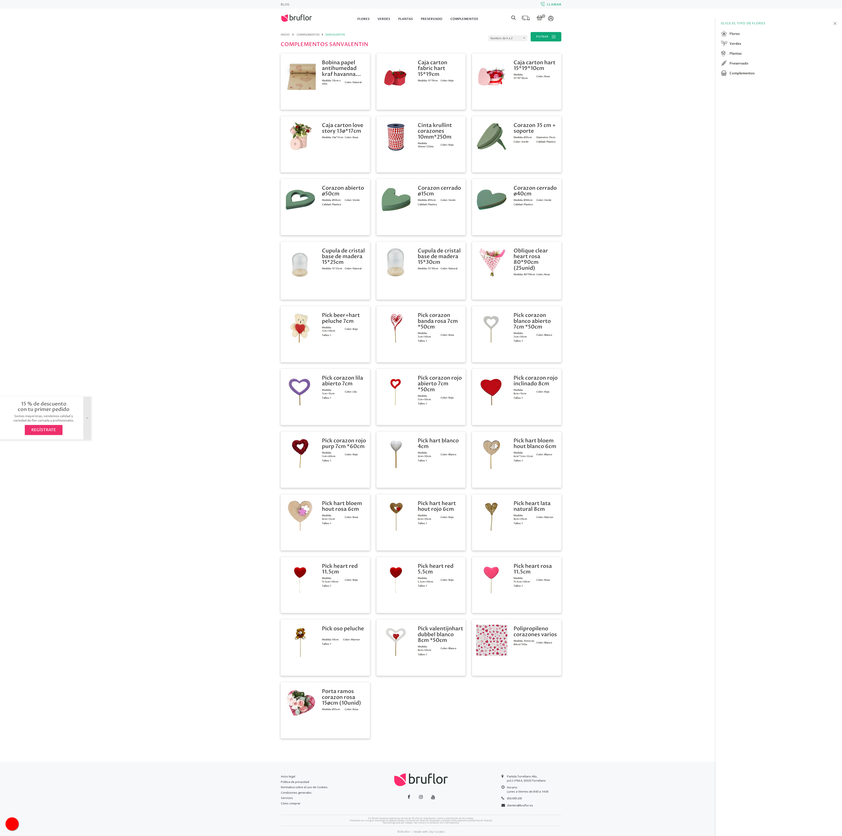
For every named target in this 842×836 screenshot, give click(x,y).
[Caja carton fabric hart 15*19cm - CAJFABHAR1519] (396, 74)
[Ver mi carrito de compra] (539, 18)
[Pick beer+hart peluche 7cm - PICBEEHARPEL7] (300, 326)
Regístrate (43, 430)
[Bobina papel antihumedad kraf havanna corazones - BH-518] (300, 74)
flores (734, 34)
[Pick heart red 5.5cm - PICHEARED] (396, 577)
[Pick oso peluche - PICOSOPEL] (300, 640)
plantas (735, 53)
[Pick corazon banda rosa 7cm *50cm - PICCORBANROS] (396, 326)
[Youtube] (433, 797)
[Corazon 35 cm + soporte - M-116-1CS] (491, 136)
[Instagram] (421, 797)
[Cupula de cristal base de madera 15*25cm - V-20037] (300, 262)
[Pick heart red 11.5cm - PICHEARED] (300, 577)
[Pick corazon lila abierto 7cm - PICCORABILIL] (300, 389)
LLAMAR (554, 4)
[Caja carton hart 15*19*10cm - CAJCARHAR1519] (491, 74)
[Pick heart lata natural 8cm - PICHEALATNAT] (491, 515)
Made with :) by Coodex (429, 832)
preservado (738, 63)
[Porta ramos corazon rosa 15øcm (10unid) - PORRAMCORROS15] (300, 703)
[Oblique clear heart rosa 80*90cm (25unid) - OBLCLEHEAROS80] (491, 262)
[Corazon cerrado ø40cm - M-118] (491, 199)
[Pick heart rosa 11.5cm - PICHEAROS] (491, 577)
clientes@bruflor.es (520, 805)
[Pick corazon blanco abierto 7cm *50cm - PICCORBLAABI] (491, 326)
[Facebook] (409, 797)
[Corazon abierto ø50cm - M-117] (300, 199)
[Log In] (551, 18)
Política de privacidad (295, 782)
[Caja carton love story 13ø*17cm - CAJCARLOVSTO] (300, 136)
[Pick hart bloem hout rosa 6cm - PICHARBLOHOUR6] (300, 515)
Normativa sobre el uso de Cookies (304, 787)
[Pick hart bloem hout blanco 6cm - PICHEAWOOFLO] (491, 452)
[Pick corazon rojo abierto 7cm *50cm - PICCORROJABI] (396, 389)
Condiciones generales (296, 793)
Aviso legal (288, 776)
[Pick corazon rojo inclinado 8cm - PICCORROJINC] (491, 389)
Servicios (287, 798)
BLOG (285, 4)
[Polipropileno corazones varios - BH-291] (491, 640)
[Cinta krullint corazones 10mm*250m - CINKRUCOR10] (396, 136)
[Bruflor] (303, 17)
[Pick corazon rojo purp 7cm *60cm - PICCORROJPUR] (300, 452)
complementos (742, 73)
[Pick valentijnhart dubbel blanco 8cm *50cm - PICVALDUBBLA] (396, 640)
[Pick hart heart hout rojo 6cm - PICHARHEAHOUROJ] (396, 515)
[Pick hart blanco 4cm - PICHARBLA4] (396, 452)
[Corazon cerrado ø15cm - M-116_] (396, 199)
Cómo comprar (290, 803)
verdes (735, 43)
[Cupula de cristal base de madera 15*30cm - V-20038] (396, 262)
